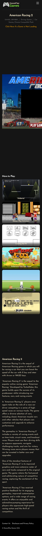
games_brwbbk (11, 19)
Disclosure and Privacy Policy (23, 523)
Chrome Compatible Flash (23, 22)
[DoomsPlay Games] (11, 7)
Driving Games (26, 20)
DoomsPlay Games (10, 528)
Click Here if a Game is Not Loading (21, 27)
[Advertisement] (21, 52)
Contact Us (6, 523)
